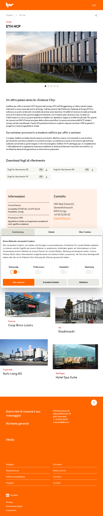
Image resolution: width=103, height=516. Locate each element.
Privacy (9, 502)
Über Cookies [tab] (85, 232)
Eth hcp (22, 15)
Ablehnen (83, 282)
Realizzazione (12, 471)
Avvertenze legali (14, 506)
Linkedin (14, 495)
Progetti (9, 15)
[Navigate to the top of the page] (94, 403)
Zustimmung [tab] (17, 232)
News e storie (59, 471)
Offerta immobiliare (15, 477)
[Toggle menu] (94, 5)
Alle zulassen (18, 282)
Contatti (57, 483)
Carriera (57, 477)
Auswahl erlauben (51, 282)
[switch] (38, 272)
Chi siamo (57, 465)
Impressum (11, 510)
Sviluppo (10, 465)
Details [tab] (51, 232)
